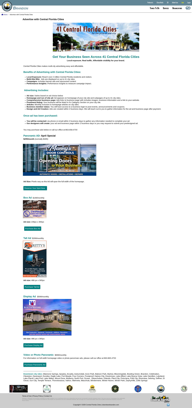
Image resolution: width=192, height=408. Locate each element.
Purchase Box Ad (32, 229)
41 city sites (69, 79)
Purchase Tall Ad (32, 287)
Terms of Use (27, 396)
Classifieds (160, 2)
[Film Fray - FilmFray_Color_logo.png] (64, 388)
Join (182, 2)
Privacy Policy (38, 396)
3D (167, 2)
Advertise (175, 2)
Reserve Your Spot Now (35, 188)
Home (5, 14)
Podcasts (150, 2)
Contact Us (48, 396)
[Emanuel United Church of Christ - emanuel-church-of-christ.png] (132, 388)
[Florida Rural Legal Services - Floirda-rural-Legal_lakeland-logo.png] (179, 388)
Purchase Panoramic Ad (34, 365)
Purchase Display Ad (33, 345)
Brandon (20, 8)
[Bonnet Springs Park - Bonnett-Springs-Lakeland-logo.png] (41, 388)
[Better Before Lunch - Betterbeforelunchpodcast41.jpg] (13, 388)
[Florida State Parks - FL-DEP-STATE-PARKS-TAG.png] (87, 388)
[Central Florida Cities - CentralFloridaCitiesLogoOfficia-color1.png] (155, 388)
